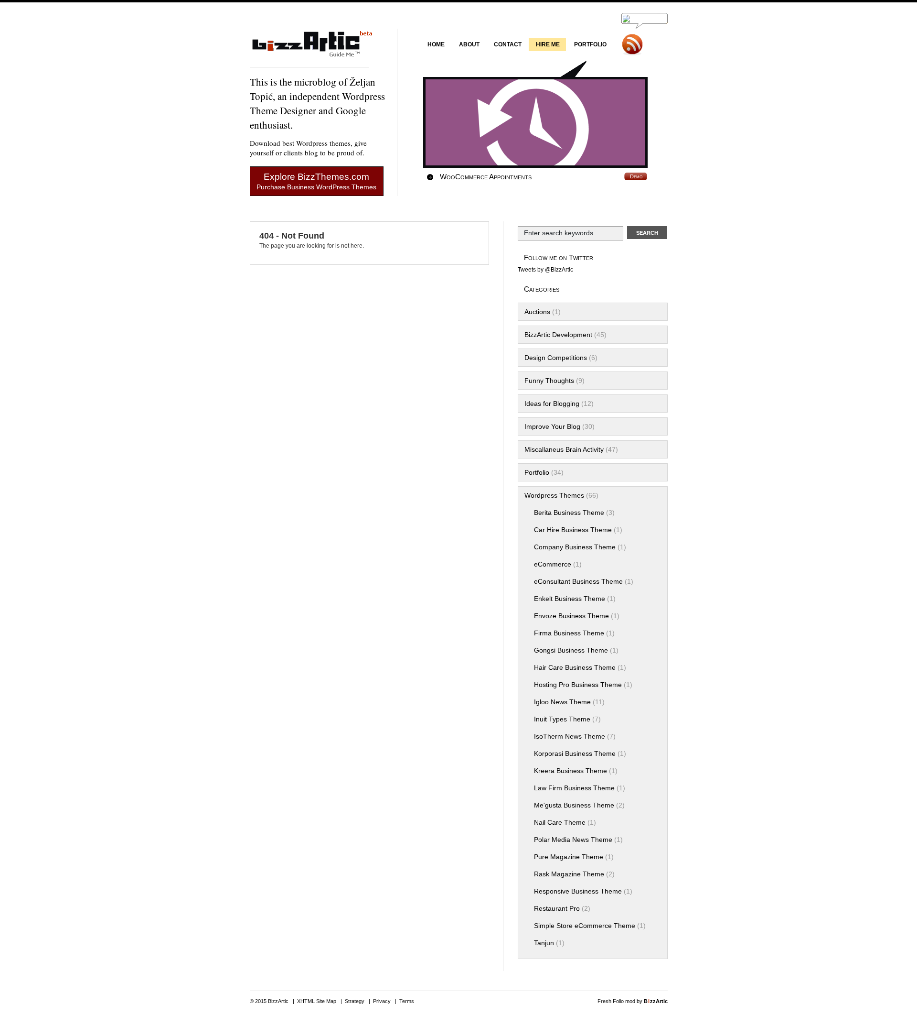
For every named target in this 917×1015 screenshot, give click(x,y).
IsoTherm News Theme (569, 736)
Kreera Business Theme (570, 771)
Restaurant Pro (557, 908)
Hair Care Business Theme (575, 667)
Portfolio (536, 472)
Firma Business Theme (569, 633)
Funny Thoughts (549, 380)
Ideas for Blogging (551, 403)
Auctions (537, 312)
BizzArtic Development (558, 334)
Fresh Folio (610, 1001)
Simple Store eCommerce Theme (584, 925)
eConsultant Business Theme (578, 581)
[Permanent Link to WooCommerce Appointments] (542, 122)
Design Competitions (555, 357)
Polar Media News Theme (573, 839)
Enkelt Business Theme (569, 598)
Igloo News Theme (562, 702)
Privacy (382, 1001)
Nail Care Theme (560, 822)
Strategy (354, 1001)
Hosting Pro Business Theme (578, 684)
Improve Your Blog (552, 426)
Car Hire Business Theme (573, 530)
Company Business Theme (575, 547)
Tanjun (544, 943)
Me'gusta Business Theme (574, 805)
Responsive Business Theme (578, 891)
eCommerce (552, 564)
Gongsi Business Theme (571, 650)
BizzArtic (309, 48)
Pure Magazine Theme (568, 857)
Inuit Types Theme (562, 719)
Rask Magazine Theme (569, 874)
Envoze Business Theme (571, 616)
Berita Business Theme (569, 512)
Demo (636, 176)
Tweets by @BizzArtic (545, 269)
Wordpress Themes (554, 495)
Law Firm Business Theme (574, 788)
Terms (406, 1001)
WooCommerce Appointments (486, 177)
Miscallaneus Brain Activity (564, 449)
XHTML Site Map (316, 1001)
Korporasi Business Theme (575, 753)
